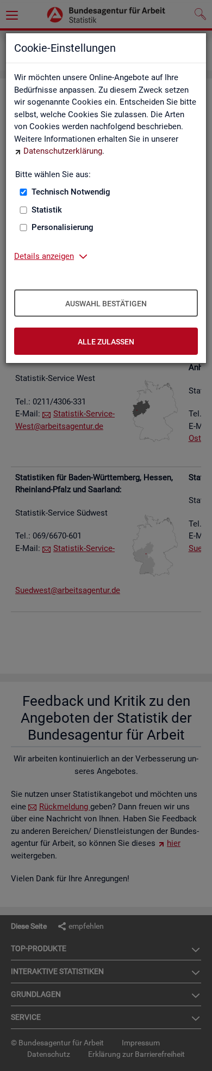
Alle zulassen (106, 341)
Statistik (47, 210)
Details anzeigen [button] (44, 256)
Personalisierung (62, 227)
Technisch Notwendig (71, 192)
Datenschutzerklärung (62, 151)
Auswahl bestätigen (106, 303)
